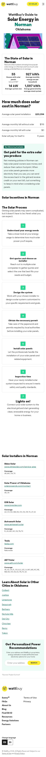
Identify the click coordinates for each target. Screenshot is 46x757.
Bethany (6, 609)
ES (10, 742)
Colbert (5, 590)
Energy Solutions (10, 720)
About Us (6, 705)
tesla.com (9, 543)
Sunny (6, 697)
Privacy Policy (20, 753)
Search (34, 663)
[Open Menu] (43, 4)
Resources (7, 716)
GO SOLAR (33, 4)
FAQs (4, 701)
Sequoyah (6, 604)
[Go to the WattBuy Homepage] (9, 4)
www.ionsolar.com (13, 505)
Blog (4, 709)
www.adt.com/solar (13, 563)
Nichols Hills (7, 614)
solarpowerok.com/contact (17, 486)
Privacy (27, 701)
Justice (5, 595)
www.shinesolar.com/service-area (20, 466)
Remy (4, 628)
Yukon (5, 633)
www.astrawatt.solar (14, 524)
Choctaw (6, 623)
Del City (5, 619)
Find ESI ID (7, 713)
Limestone (7, 600)
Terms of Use (30, 697)
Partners (6, 724)
